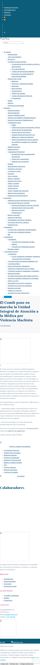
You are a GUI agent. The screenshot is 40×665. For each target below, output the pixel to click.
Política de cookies (23, 640)
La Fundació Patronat (11, 450)
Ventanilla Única (9, 10)
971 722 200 (11, 617)
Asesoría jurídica (10, 581)
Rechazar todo (14, 664)
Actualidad (8, 297)
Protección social (10, 586)
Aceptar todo (4, 664)
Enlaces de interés (10, 470)
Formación (7, 584)
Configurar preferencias (26, 664)
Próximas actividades (11, 458)
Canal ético (8, 600)
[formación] (20, 476)
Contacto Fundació (11, 472)
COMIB (7, 642)
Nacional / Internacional (12, 460)
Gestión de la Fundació (12, 453)
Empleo (6, 598)
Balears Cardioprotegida (13, 463)
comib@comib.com (10, 615)
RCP (5, 465)
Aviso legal (35, 640)
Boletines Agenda (10, 455)
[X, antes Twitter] (4, 32)
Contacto (7, 15)
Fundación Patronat (11, 8)
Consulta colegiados (11, 596)
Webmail (7, 12)
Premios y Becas (10, 467)
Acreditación (8, 579)
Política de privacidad (8, 640)
